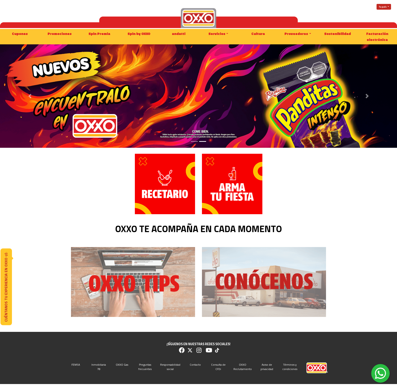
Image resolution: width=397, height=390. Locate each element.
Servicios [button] (216, 33)
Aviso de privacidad (267, 366)
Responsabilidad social (170, 366)
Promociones (60, 33)
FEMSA (75, 364)
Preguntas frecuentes (145, 366)
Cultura (258, 33)
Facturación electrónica (377, 36)
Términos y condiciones (289, 366)
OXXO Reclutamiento (242, 366)
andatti (178, 33)
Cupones (20, 33)
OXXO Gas (122, 364)
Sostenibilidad (337, 33)
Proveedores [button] (296, 33)
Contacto (195, 364)
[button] (30, 96)
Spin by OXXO (139, 33)
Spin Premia (99, 33)
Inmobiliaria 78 (98, 366)
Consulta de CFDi (218, 366)
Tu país (383, 7)
